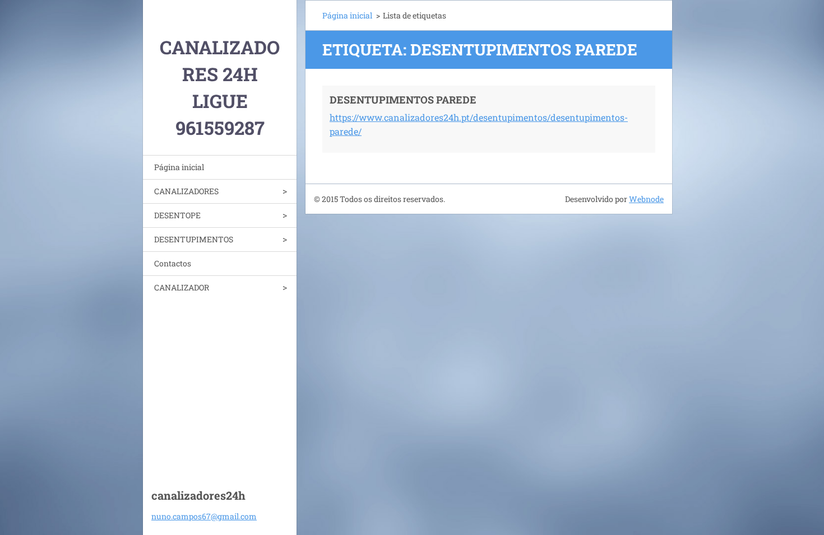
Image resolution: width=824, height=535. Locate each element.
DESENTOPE (177, 215)
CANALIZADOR (181, 287)
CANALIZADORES (186, 191)
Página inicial (179, 167)
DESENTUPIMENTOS (193, 239)
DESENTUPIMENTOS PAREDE (403, 99)
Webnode (646, 199)
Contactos (172, 263)
